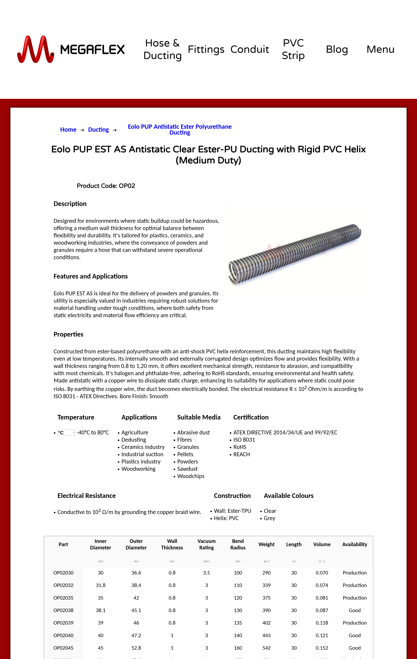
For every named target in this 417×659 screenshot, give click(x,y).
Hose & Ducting (162, 49)
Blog (337, 49)
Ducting (98, 130)
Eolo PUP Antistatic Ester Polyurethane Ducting (180, 130)
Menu (380, 49)
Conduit (249, 49)
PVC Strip (293, 49)
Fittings (206, 49)
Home (68, 130)
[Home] (71, 49)
